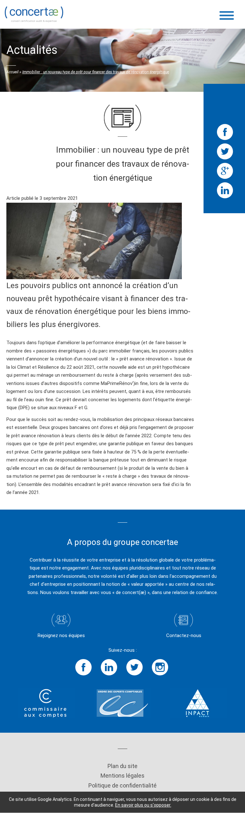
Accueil (12, 72)
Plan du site (122, 766)
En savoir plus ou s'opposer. (143, 805)
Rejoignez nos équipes (61, 635)
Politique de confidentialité (122, 785)
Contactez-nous (183, 635)
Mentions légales (122, 775)
